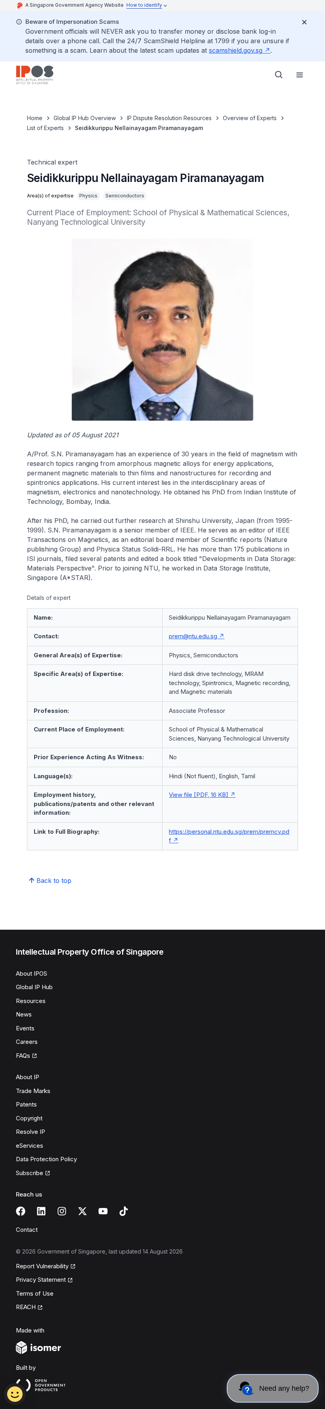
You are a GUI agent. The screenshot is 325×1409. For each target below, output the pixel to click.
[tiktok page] (123, 1211)
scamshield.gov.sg (235, 50)
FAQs (23, 1055)
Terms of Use (35, 1293)
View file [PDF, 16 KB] (198, 794)
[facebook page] (20, 1211)
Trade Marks (33, 1091)
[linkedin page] (41, 1211)
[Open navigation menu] (299, 74)
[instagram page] (62, 1211)
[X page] (82, 1211)
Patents (26, 1104)
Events (25, 1028)
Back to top (53, 880)
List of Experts (45, 127)
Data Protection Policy (46, 1159)
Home (34, 118)
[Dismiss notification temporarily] (304, 22)
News (24, 1014)
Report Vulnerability (42, 1266)
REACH (26, 1307)
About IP (27, 1077)
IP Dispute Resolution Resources (169, 118)
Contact (27, 1229)
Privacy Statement (41, 1279)
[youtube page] (103, 1211)
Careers (27, 1041)
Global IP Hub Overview (85, 118)
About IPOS (31, 973)
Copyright (29, 1118)
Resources (31, 1001)
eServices (29, 1145)
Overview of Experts (250, 118)
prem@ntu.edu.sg (193, 636)
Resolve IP (30, 1131)
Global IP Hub (34, 987)
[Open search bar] (279, 74)
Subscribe (29, 1173)
